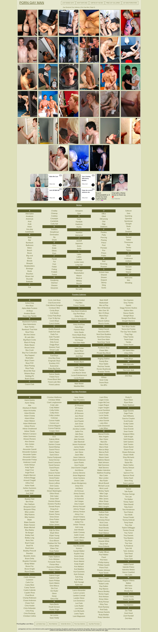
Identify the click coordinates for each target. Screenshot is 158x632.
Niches (79, 205)
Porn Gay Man (31, 2)
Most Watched (82, 3)
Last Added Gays (68, 3)
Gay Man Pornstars (130, 3)
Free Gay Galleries (113, 3)
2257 (106, 630)
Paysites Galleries (79, 294)
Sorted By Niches (97, 3)
